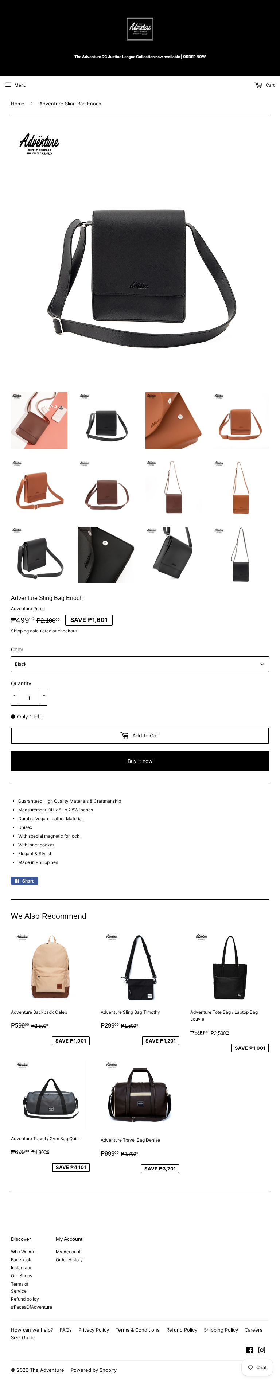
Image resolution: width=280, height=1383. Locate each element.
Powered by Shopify (94, 1370)
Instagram (21, 1267)
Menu (20, 85)
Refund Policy (181, 1330)
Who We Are (23, 1251)
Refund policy (25, 1299)
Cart (270, 85)
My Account (68, 1251)
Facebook (21, 1259)
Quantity (21, 683)
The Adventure (47, 1370)
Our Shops (21, 1275)
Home (17, 103)
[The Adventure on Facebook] (249, 1351)
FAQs (66, 1330)
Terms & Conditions (138, 1330)
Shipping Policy (221, 1330)
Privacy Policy (93, 1330)
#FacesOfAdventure (31, 1307)
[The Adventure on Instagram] (261, 1351)
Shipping (20, 631)
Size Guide (23, 1337)
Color (17, 649)
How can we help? (32, 1330)
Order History (69, 1259)
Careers (253, 1330)
